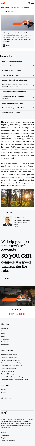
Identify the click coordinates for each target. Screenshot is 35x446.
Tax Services (25, 7)
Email (16, 227)
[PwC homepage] (3, 2)
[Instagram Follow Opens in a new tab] (24, 314)
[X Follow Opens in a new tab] (13, 314)
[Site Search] (29, 3)
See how (6, 278)
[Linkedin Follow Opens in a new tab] (17, 314)
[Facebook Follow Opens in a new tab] (10, 314)
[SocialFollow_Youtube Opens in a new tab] (20, 314)
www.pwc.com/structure (20, 425)
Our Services (15, 7)
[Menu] (32, 3)
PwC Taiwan (5, 7)
